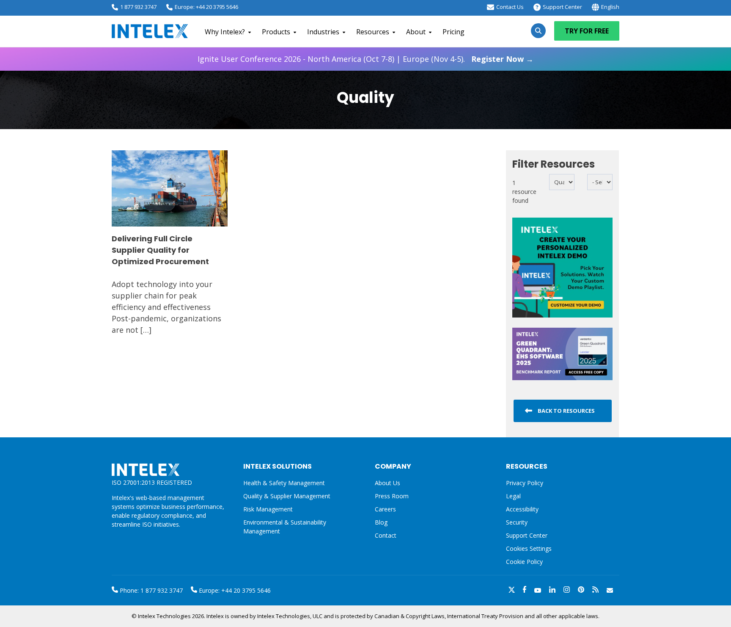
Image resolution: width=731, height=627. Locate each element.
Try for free (587, 31)
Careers (385, 509)
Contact (385, 535)
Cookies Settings (529, 548)
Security (517, 522)
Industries (323, 31)
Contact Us (510, 7)
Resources (372, 31)
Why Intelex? (225, 31)
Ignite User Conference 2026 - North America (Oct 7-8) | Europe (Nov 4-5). (365, 59)
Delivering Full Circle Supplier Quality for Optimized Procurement (160, 250)
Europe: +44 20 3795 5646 (206, 7)
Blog (381, 522)
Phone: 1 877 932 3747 (150, 590)
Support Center (562, 7)
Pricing (453, 31)
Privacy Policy (524, 483)
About (416, 31)
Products (276, 31)
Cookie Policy (524, 562)
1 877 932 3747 (138, 7)
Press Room (392, 496)
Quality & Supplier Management (286, 496)
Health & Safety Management (284, 483)
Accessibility (522, 509)
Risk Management (268, 509)
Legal (513, 496)
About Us (387, 483)
